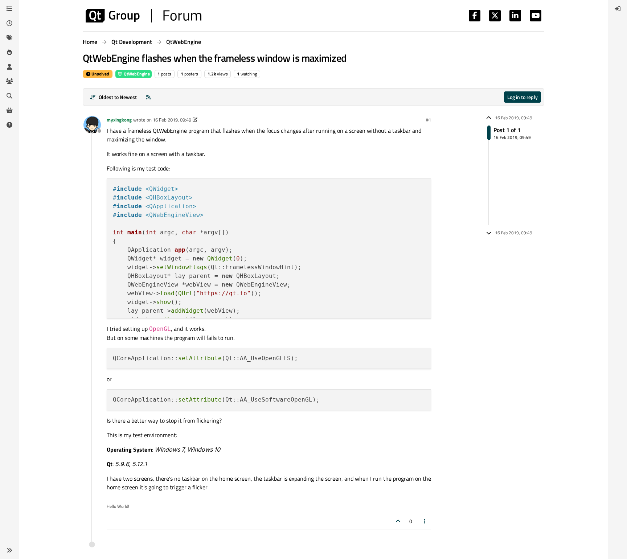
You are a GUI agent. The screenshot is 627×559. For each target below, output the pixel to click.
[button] (9, 550)
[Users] (9, 67)
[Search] (9, 96)
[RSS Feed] (148, 97)
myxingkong (119, 119)
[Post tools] (424, 521)
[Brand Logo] (143, 15)
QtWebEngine (136, 73)
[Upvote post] (398, 521)
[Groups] (9, 81)
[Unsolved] (9, 125)
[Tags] (9, 38)
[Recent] (9, 23)
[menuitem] (617, 9)
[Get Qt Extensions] (9, 110)
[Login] (617, 9)
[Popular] (9, 52)
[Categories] (9, 9)
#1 (428, 119)
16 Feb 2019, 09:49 (172, 119)
